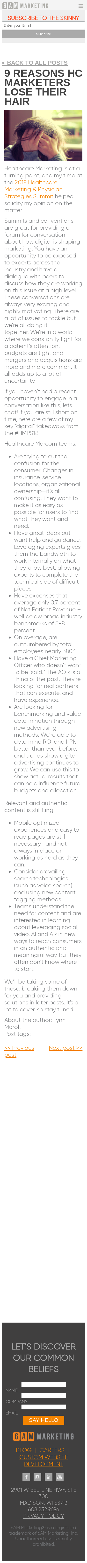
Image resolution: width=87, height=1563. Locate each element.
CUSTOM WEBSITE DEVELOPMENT (43, 1461)
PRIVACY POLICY (43, 1516)
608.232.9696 (43, 1509)
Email (12, 1413)
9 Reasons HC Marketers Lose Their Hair (43, 87)
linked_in (48, 1474)
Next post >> (65, 1047)
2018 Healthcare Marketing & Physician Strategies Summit (33, 189)
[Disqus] (43, 1118)
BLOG (24, 1450)
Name (12, 1390)
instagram (37, 1474)
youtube (59, 1474)
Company (17, 1401)
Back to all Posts (37, 63)
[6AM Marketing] (32, 5)
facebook (26, 1474)
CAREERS (52, 1450)
